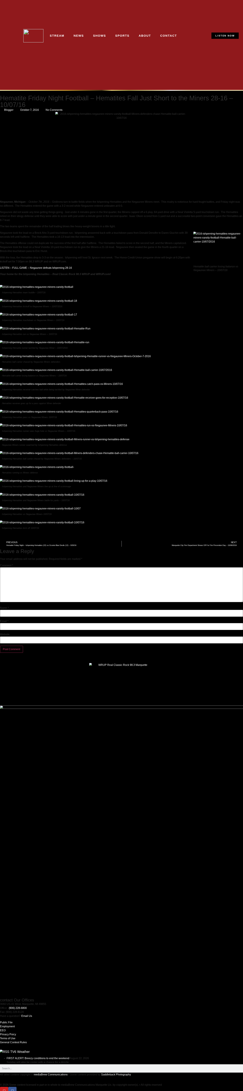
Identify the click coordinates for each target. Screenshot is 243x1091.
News (79, 35)
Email (4, 621)
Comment (6, 565)
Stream (57, 35)
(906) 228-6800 (18, 1008)
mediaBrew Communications (51, 1074)
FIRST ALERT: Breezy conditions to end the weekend (38, 1058)
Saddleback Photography (116, 1074)
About (145, 35)
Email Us (26, 1016)
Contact (168, 35)
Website (5, 634)
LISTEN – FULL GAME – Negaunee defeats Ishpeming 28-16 (36, 267)
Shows (99, 35)
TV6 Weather (20, 1052)
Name (4, 608)
